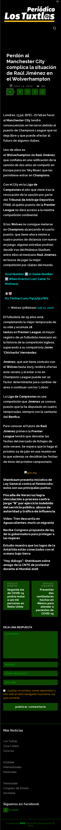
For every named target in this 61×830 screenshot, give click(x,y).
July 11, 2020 (45, 307)
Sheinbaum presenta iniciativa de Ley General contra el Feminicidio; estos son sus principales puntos (28, 484)
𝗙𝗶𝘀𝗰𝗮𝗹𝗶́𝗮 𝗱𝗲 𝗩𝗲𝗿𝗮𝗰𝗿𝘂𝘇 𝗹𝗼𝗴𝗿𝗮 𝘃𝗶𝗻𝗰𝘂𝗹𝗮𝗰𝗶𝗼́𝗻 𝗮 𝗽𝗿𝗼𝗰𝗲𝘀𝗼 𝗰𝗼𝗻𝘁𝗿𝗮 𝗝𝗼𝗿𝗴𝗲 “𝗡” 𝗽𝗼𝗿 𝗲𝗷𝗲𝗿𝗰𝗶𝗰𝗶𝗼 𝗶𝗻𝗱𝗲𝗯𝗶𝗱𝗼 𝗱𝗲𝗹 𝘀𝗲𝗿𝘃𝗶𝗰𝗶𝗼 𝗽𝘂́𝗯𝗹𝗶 (29, 503)
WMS (23, 823)
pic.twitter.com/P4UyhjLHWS (26, 298)
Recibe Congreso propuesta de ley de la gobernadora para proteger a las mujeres (28, 534)
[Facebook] (20, 92)
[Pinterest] (35, 92)
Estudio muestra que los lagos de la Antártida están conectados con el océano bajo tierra (29, 549)
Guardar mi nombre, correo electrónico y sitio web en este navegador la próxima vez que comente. (29, 694)
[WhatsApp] (42, 92)
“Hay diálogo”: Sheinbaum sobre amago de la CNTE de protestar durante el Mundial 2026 (26, 565)
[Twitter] (27, 92)
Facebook (13, 810)
